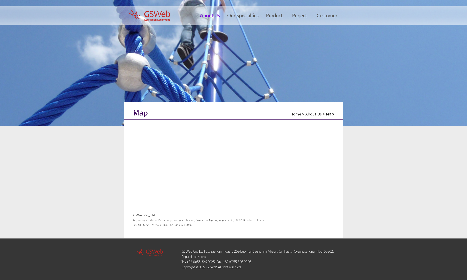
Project (299, 15)
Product (274, 15)
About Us (210, 15)
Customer (327, 15)
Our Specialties (242, 15)
